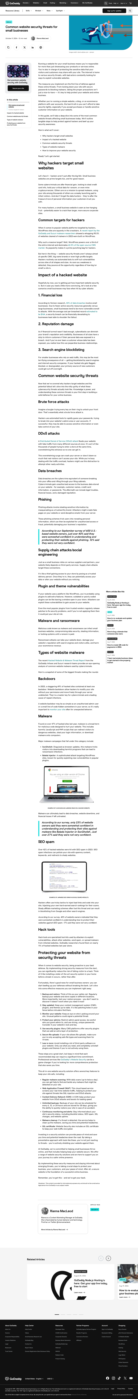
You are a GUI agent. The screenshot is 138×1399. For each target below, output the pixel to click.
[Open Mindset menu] (42, 11)
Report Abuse (29, 1347)
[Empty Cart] (130, 3)
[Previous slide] (100, 1258)
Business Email (123, 1340)
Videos (27, 1333)
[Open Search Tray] (106, 3)
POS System (122, 1358)
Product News (112, 596)
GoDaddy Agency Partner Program (86, 1329)
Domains (110, 625)
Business (110, 652)
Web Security (122, 1351)
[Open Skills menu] (31, 11)
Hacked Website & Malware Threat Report (66, 660)
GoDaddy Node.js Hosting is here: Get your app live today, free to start (91, 1283)
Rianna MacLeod (42, 38)
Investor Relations (10, 1340)
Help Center (28, 1329)
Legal (6, 1344)
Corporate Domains (61, 1336)
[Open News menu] (52, 11)
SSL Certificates (87, 3)
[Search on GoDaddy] (130, 10)
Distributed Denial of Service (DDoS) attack (59, 441)
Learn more (78, 1292)
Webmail (58, 1347)
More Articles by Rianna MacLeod (53, 1229)
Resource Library (12, 11)
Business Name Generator (63, 1340)
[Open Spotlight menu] (64, 11)
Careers (7, 1333)
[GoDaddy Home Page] (13, 1378)
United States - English (33, 1379)
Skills (28, 11)
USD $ (49, 1379)
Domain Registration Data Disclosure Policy (37, 1351)
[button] (57, 1314)
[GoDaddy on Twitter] (125, 1379)
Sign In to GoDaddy (107, 1329)
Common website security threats (17, 116)
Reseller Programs (81, 1333)
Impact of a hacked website (15, 113)
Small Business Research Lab (33, 1336)
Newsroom (8, 1347)
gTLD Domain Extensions (126, 1333)
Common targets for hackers (16, 109)
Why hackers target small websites (16, 106)
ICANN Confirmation (61, 1333)
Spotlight (59, 11)
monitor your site (57, 709)
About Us (7, 1329)
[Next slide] (108, 1258)
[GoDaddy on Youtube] (131, 1379)
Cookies (130, 1388)
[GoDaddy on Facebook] (107, 1379)
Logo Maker (122, 1355)
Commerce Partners (82, 1336)
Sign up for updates (114, 11)
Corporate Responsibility (12, 1336)
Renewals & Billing (107, 1333)
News (48, 11)
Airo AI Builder (112, 638)
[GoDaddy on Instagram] (113, 1379)
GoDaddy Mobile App (61, 1344)
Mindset (38, 11)
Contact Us (28, 1344)
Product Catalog (60, 1358)
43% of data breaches (75, 303)
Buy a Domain (122, 1329)
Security (94, 1209)
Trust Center (9, 1351)
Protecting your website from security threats (16, 124)
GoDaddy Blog (29, 1340)
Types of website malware (15, 120)
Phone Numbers (123, 1366)
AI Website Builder (124, 1336)
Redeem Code (59, 1355)
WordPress (122, 1344)
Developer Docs (59, 1329)
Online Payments (123, 1362)
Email (45, 3)
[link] (16, 47)
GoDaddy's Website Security (73, 1059)
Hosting (121, 1347)
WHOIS (57, 1351)
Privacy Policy (121, 1388)
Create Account (106, 1336)
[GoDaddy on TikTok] (119, 1379)
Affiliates (78, 1340)
